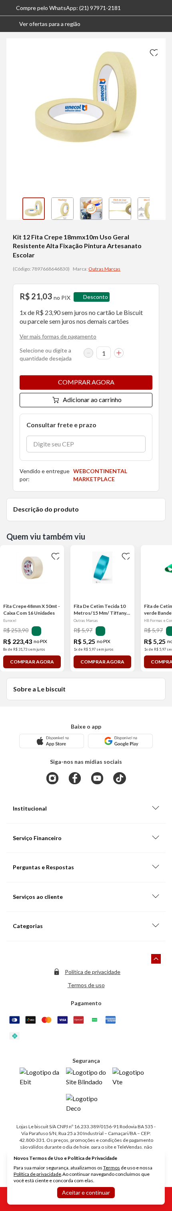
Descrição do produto (46, 509)
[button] (43, 24)
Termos (111, 1168)
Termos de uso (86, 985)
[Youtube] (97, 778)
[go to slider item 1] (62, 208)
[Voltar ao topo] (156, 959)
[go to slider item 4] (149, 208)
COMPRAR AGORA (86, 382)
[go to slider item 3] (120, 208)
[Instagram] (52, 778)
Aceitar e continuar (86, 1192)
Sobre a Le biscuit (39, 689)
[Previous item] (14, 208)
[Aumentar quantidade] (119, 353)
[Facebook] (74, 778)
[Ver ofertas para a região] (162, 24)
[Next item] (157, 208)
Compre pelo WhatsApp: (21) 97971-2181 (68, 7)
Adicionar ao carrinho (92, 399)
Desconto (95, 296)
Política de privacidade (92, 971)
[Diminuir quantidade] (88, 353)
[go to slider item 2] (91, 208)
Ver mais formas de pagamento (58, 336)
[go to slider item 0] (33, 208)
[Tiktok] (119, 778)
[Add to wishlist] (152, 51)
